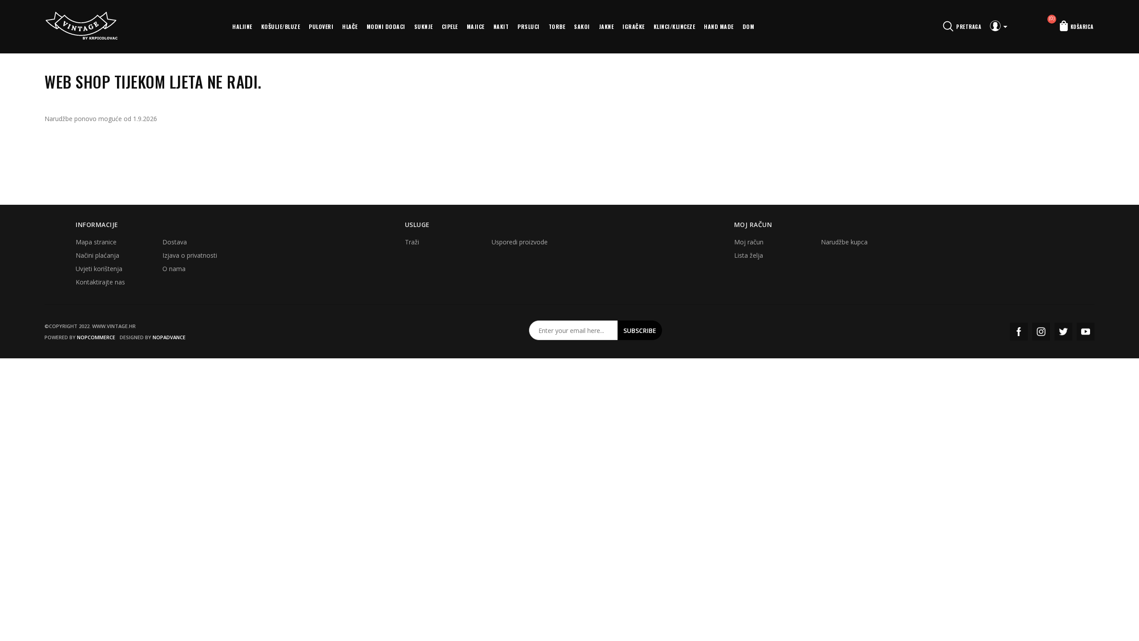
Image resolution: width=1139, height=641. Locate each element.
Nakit (501, 26)
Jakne (606, 26)
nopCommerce (96, 337)
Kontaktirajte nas (100, 282)
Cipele (450, 26)
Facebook (1019, 332)
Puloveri (321, 26)
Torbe (557, 26)
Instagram (1041, 332)
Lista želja (748, 255)
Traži (412, 242)
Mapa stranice (96, 242)
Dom (749, 26)
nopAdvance (169, 337)
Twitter (1063, 332)
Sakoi (582, 26)
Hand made (719, 26)
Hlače (350, 26)
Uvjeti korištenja (99, 268)
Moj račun (748, 242)
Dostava (174, 242)
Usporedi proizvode (520, 242)
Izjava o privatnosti (189, 255)
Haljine (242, 26)
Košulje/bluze (280, 26)
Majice (476, 26)
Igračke (633, 26)
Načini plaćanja (97, 255)
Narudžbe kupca (844, 242)
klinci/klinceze (674, 26)
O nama (174, 268)
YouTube (1086, 332)
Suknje (423, 26)
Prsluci (528, 26)
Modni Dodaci (386, 26)
